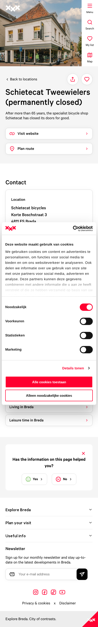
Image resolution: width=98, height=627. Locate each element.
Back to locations (23, 79)
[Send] (82, 574)
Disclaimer (67, 603)
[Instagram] (36, 592)
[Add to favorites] (87, 79)
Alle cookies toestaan (49, 382)
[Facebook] (44, 592)
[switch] (86, 321)
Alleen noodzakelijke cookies (49, 395)
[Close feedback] (83, 453)
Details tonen (73, 368)
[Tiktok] (53, 592)
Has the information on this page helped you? (49, 462)
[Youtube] (62, 592)
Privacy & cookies (36, 603)
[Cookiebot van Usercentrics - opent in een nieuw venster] (73, 228)
